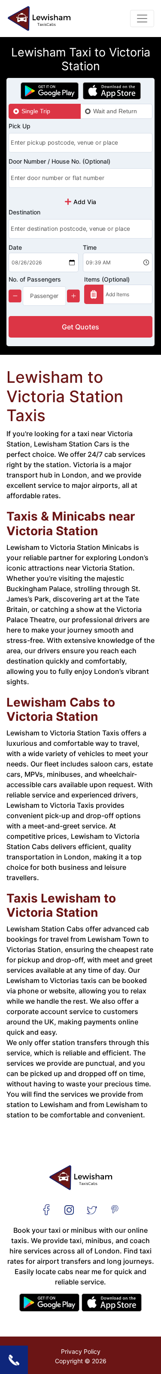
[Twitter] (91, 1209)
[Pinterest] (114, 1209)
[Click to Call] (14, 1360)
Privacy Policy (80, 1351)
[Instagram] (69, 1209)
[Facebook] (46, 1209)
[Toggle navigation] (142, 18)
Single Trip (35, 111)
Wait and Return (115, 111)
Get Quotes (80, 327)
